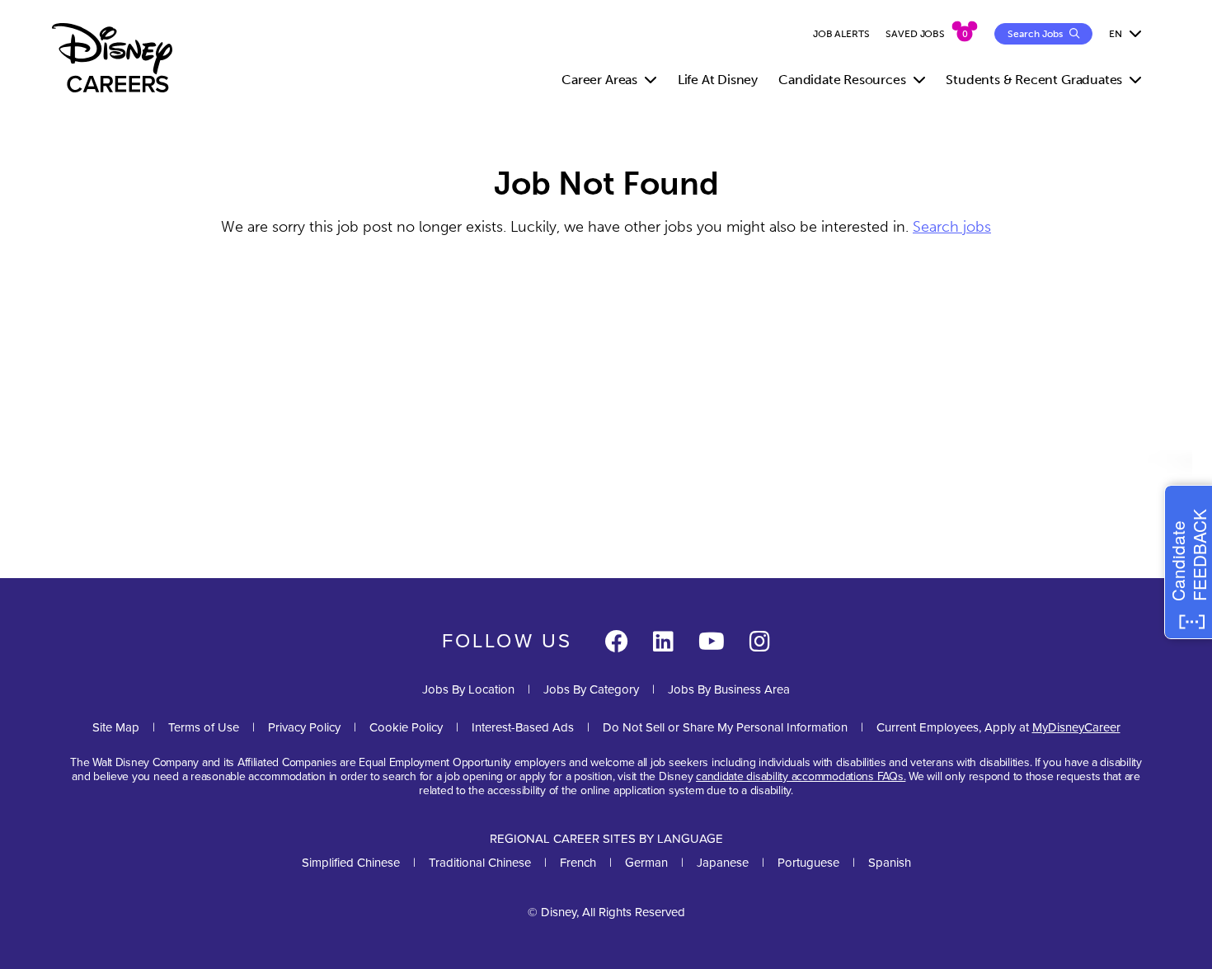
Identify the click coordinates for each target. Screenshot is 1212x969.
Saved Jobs (915, 34)
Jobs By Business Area (729, 689)
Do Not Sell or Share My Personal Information (725, 727)
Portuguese (808, 863)
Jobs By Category (591, 689)
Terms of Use (203, 727)
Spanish (889, 863)
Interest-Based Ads (523, 727)
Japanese (723, 863)
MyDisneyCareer (1076, 727)
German (646, 863)
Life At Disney (718, 79)
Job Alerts (841, 34)
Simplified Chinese (351, 863)
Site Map (115, 727)
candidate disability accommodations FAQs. (800, 776)
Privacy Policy (304, 727)
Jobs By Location (468, 689)
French (578, 863)
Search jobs (952, 227)
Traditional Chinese (480, 863)
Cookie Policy (406, 727)
